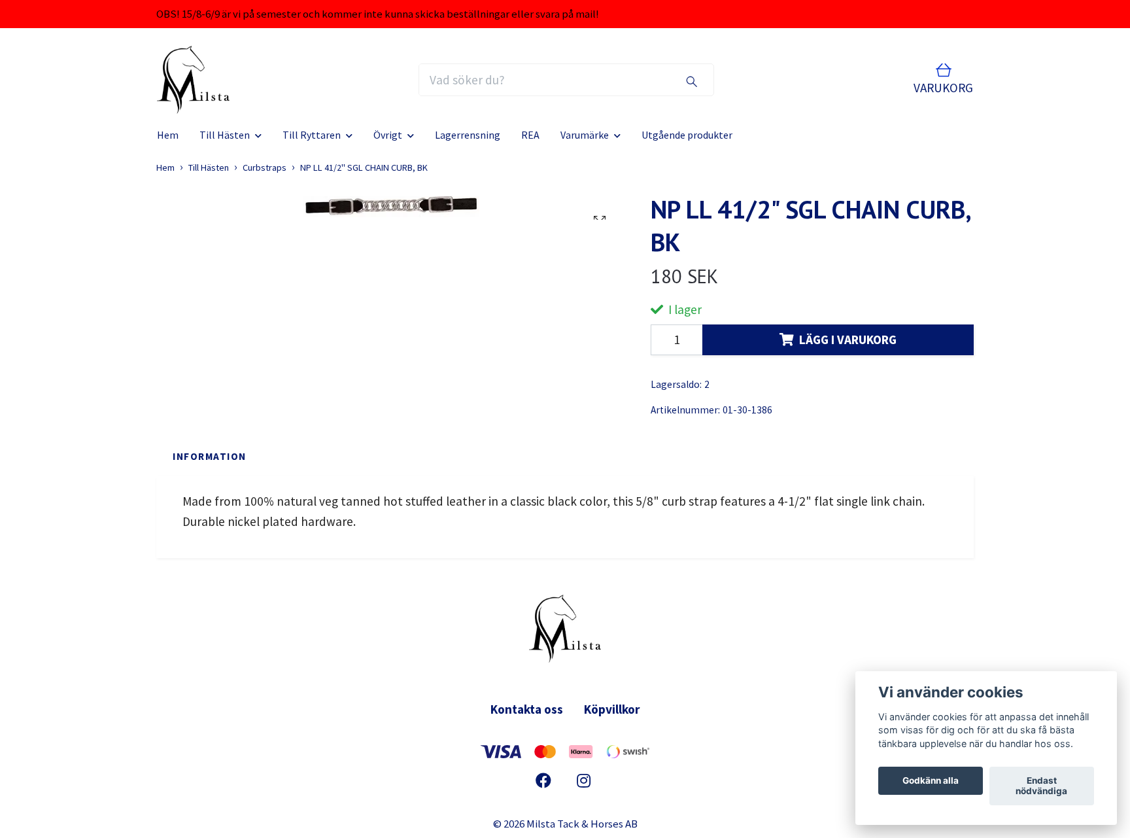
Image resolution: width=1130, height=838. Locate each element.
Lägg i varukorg (848, 339)
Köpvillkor (612, 709)
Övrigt (387, 134)
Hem (168, 134)
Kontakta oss (526, 709)
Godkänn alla (930, 781)
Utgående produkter (687, 134)
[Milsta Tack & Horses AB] (193, 80)
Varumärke (584, 134)
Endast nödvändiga (1041, 786)
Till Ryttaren (311, 134)
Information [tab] (210, 456)
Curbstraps (264, 167)
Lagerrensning (467, 134)
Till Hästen (224, 134)
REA (530, 134)
